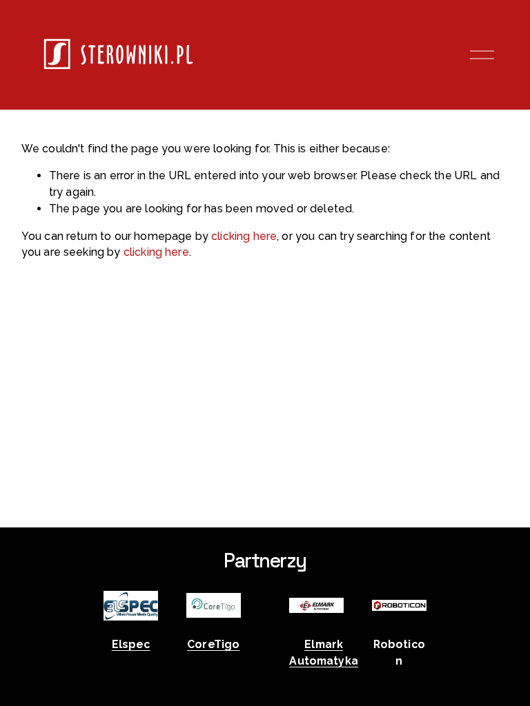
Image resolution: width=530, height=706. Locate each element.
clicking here (244, 236)
